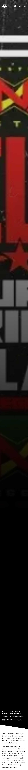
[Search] (19, 6)
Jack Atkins (8, 719)
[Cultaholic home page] (8, 6)
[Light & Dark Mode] (15, 6)
